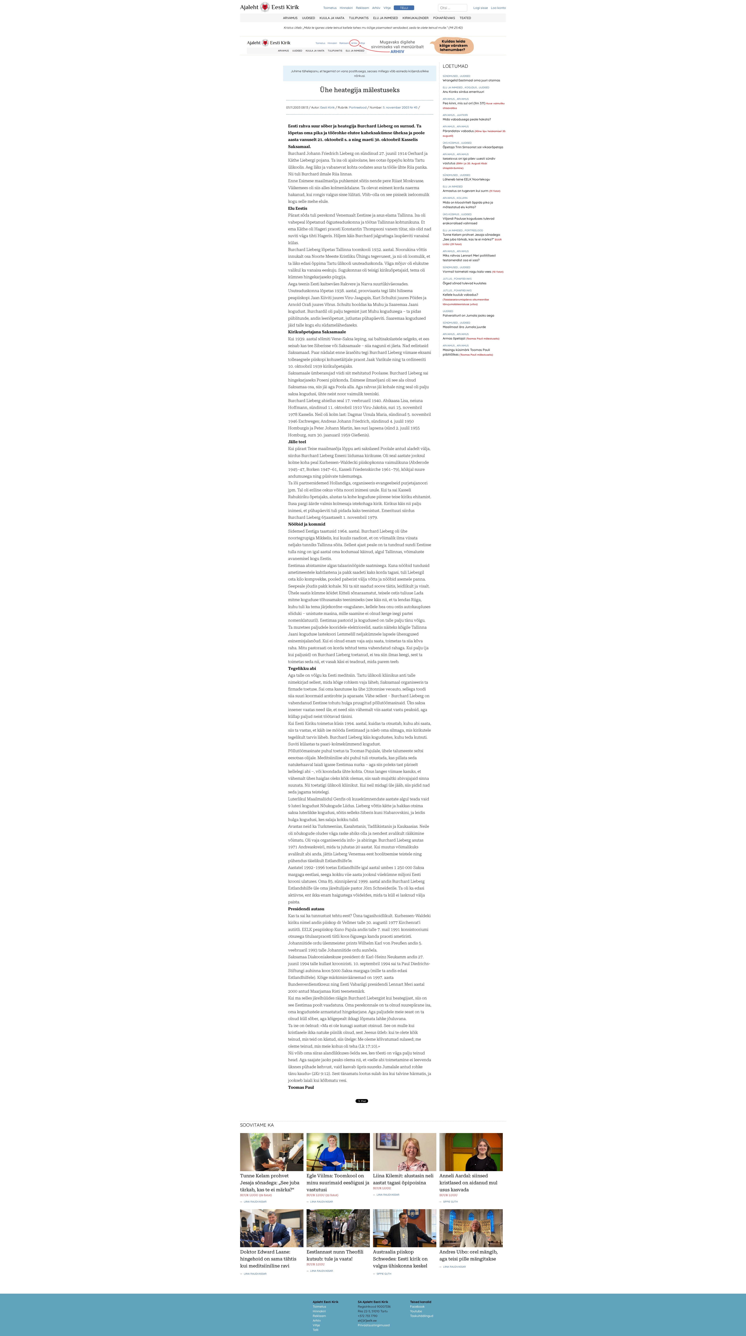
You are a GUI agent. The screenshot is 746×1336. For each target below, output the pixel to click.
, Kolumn (461, 197)
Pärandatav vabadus (459, 131)
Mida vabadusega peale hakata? (467, 119)
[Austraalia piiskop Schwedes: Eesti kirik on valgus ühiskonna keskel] (404, 1246)
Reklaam (362, 8)
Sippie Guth (450, 1201)
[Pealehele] (265, 11)
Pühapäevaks (444, 18)
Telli (315, 1330)
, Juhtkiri (461, 115)
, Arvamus (462, 98)
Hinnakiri (346, 8)
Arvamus (290, 18)
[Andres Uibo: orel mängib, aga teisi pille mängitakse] (471, 1246)
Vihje (387, 8)
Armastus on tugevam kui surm (466, 191)
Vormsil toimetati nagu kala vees (467, 271)
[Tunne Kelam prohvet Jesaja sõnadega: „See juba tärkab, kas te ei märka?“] (271, 1170)
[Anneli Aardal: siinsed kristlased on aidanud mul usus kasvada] (471, 1170)
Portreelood (358, 107)
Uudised (308, 18)
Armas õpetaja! (454, 338)
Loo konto (498, 8)
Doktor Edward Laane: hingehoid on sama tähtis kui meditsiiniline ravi (268, 1259)
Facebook (417, 1306)
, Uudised (464, 75)
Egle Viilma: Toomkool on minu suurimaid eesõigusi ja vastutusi (338, 1182)
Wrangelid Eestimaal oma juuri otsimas (471, 80)
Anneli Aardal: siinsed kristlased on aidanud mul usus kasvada (468, 1182)
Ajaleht (249, 6)
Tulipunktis (359, 18)
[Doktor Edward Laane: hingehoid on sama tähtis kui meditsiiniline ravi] (271, 1246)
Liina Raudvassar (255, 1201)
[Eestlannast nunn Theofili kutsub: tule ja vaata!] (338, 1246)
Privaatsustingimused (374, 1325)
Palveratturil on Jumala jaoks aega (468, 315)
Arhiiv (376, 8)
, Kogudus (470, 87)
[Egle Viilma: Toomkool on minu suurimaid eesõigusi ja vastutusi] (338, 1170)
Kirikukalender (416, 18)
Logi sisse (480, 8)
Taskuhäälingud (421, 1316)
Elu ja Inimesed (385, 18)
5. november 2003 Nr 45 (400, 107)
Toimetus (330, 8)
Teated (465, 18)
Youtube (416, 1311)
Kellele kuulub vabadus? (460, 295)
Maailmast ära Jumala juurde (464, 327)
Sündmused (450, 75)
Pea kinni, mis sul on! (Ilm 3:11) (464, 103)
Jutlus (448, 278)
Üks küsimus (451, 142)
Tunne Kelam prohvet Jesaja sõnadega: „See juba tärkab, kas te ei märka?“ (269, 1182)
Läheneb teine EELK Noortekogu (466, 179)
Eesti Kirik (285, 6)
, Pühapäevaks (462, 278)
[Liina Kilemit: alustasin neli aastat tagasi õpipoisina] (404, 1170)
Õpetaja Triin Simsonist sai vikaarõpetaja (473, 147)
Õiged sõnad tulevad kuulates (464, 283)
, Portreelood (473, 230)
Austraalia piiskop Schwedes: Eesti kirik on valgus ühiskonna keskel (400, 1259)
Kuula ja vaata (332, 18)
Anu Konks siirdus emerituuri (463, 92)
